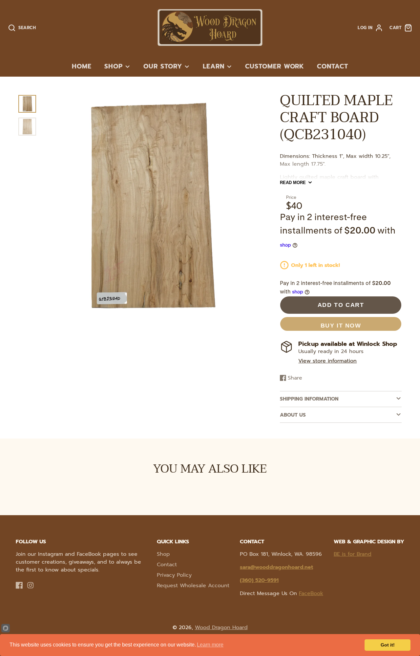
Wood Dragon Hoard (221, 627)
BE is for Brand (352, 554)
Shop (113, 66)
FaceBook (311, 593)
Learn (213, 66)
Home (82, 66)
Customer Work (274, 66)
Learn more (210, 644)
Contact (332, 66)
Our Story (162, 66)
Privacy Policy (174, 575)
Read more (293, 182)
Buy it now (341, 325)
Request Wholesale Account (193, 586)
